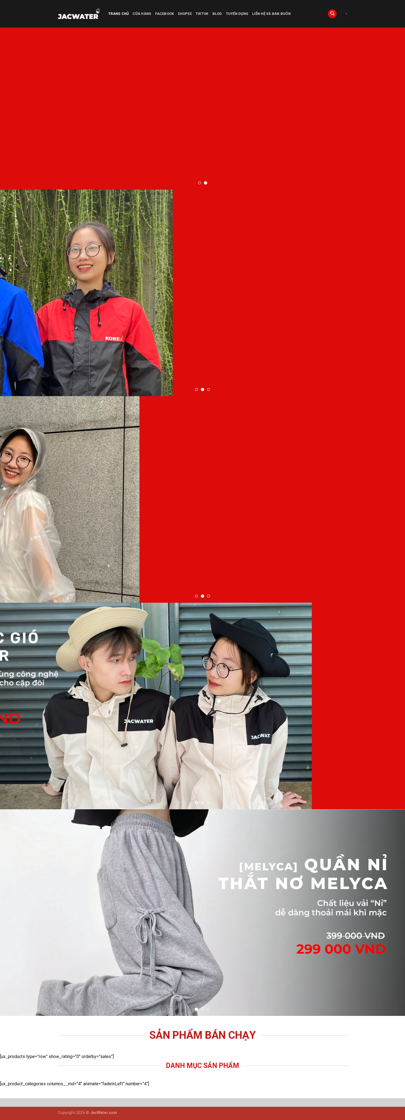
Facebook (164, 14)
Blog (217, 14)
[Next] (390, 108)
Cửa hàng (142, 14)
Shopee (185, 14)
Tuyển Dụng (237, 14)
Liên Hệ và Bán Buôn (271, 14)
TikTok (202, 14)
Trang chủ (118, 14)
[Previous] (15, 108)
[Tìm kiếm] (332, 13)
